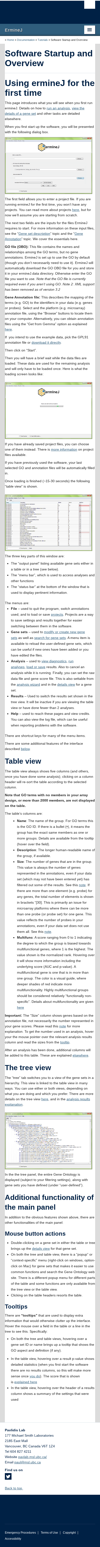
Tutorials (43, 39)
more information (64, 449)
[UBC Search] (89, 6)
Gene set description (34, 234)
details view (66, 684)
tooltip (64, 1042)
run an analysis (58, 108)
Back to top (14, 1488)
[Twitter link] (8, 1478)
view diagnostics (54, 661)
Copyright (69, 1532)
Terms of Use (49, 1532)
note (82, 885)
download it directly (46, 342)
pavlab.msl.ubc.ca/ (32, 1457)
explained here (25, 1382)
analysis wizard (28, 684)
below (25, 749)
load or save (35, 667)
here (75, 210)
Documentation (26, 39)
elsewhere (80, 1055)
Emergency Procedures (20, 1532)
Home (10, 39)
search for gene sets (50, 638)
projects (57, 614)
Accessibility (13, 1538)
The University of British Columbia (36, 10)
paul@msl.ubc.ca (27, 1462)
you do (35, 1376)
